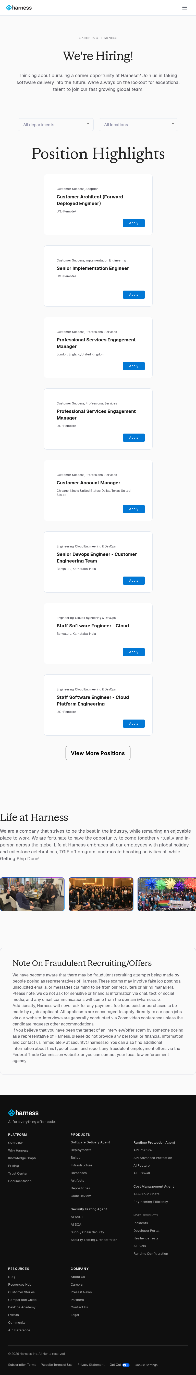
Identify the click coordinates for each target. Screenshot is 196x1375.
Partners (77, 1300)
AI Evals (139, 1246)
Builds (75, 1157)
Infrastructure (81, 1165)
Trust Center (18, 1173)
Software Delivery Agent (90, 1142)
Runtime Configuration (150, 1254)
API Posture (142, 1150)
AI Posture (141, 1165)
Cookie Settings (146, 1365)
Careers (77, 1284)
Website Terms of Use (56, 1365)
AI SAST (77, 1217)
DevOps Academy (21, 1307)
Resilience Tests (145, 1238)
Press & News (81, 1292)
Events (13, 1315)
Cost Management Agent (153, 1186)
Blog (12, 1277)
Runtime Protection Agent (154, 1142)
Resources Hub (19, 1284)
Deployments (81, 1150)
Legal (75, 1315)
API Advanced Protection (152, 1158)
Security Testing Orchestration (94, 1240)
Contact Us (79, 1307)
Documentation (20, 1181)
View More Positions (98, 753)
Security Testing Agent (89, 1209)
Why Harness (18, 1150)
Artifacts (77, 1180)
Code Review (81, 1196)
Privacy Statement (91, 1365)
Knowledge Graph (22, 1158)
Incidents (140, 1223)
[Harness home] (21, 7)
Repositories (80, 1188)
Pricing (13, 1166)
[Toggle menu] (185, 8)
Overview (15, 1143)
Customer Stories (21, 1292)
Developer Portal (146, 1231)
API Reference (19, 1330)
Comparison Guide (22, 1300)
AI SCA (76, 1224)
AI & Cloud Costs (146, 1194)
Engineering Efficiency (150, 1202)
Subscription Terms (22, 1365)
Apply (133, 223)
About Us (78, 1277)
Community (17, 1322)
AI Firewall (141, 1173)
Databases (79, 1173)
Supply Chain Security (87, 1232)
